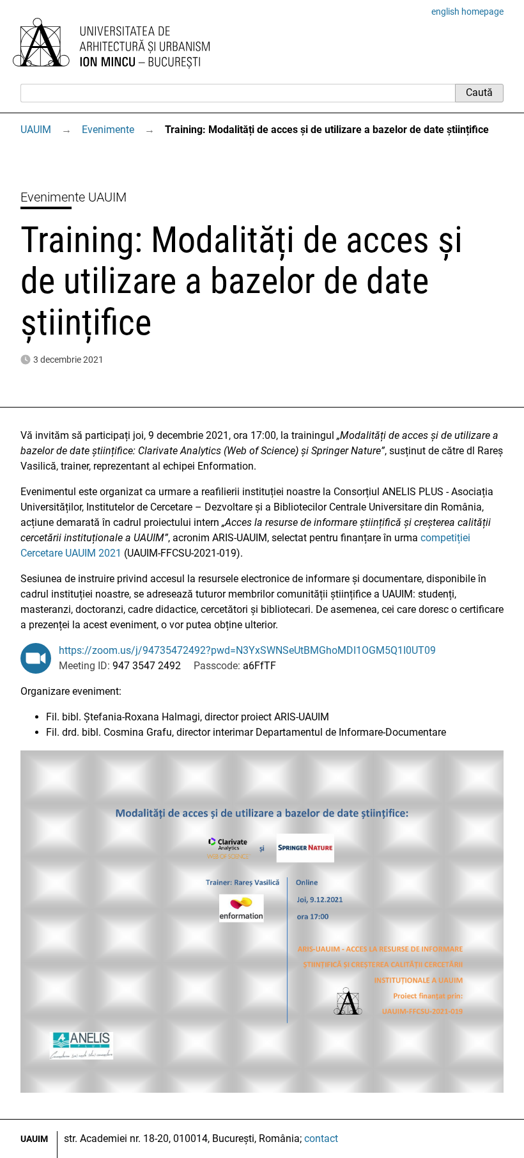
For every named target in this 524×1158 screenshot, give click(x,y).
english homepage (467, 11)
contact (321, 1138)
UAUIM (35, 129)
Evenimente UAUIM (73, 197)
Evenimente (108, 129)
